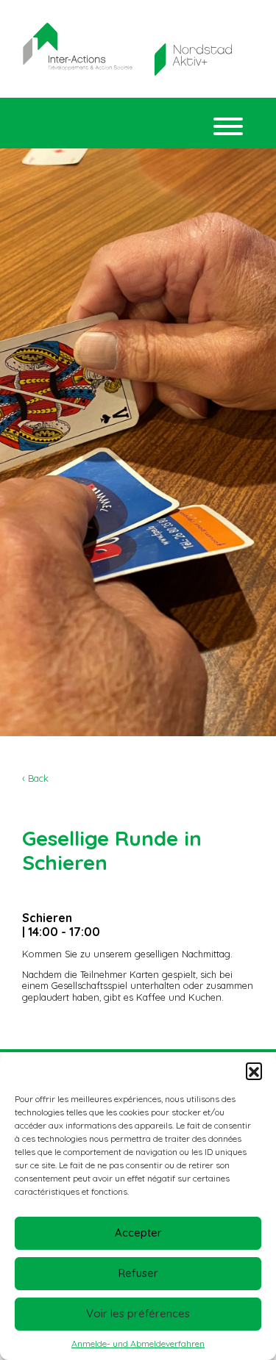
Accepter (138, 1233)
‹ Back (35, 778)
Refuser (138, 1273)
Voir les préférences (138, 1313)
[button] (254, 1070)
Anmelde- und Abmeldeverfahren (138, 1343)
